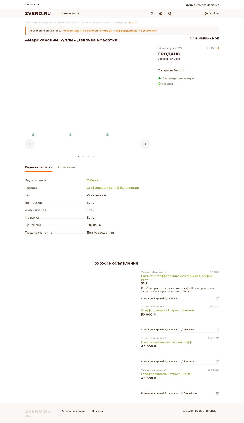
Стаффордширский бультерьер (113, 188)
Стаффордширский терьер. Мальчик (167, 310)
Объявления (68, 13)
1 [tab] (78, 156)
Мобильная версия (73, 411)
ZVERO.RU (38, 13)
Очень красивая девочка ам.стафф (166, 342)
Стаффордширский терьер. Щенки (166, 374)
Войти (214, 13)
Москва (30, 4)
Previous (30, 144)
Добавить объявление (199, 410)
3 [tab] (88, 156)
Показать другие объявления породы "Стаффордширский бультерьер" (109, 30)
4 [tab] (93, 156)
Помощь (97, 411)
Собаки (93, 180)
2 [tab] (83, 156)
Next (145, 144)
